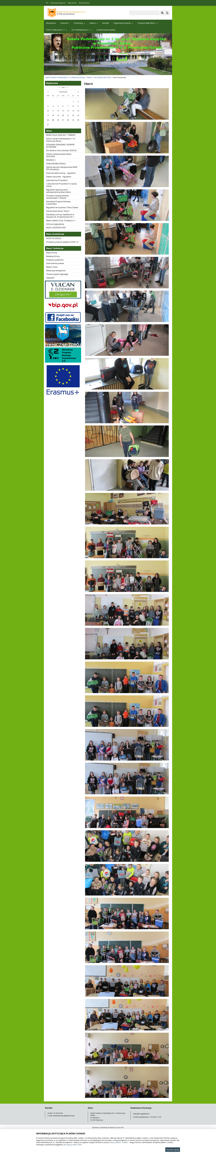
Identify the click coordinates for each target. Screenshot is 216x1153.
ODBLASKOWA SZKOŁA (56, 163)
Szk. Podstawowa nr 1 (81, 30)
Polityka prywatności (55, 260)
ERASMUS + (51, 160)
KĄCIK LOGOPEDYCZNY (56, 227)
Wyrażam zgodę (172, 1150)
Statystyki (50, 277)
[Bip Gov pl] (63, 310)
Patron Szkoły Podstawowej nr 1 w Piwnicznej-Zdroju (60, 139)
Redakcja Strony (53, 256)
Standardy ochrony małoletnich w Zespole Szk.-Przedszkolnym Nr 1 (60, 215)
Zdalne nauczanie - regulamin (58, 176)
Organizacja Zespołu (122, 23)
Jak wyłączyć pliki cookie (72, 1144)
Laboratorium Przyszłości (57, 180)
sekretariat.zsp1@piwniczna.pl (63, 1116)
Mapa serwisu (72, 3)
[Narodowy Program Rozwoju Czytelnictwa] (63, 362)
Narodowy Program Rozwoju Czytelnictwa (58, 202)
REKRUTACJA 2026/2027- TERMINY (60, 135)
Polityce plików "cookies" (118, 1142)
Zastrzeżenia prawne (55, 263)
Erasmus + (64, 23)
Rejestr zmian (52, 267)
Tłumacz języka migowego (57, 274)
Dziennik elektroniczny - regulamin (61, 173)
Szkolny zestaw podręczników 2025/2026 (58, 155)
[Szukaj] (162, 12)
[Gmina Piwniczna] (63, 345)
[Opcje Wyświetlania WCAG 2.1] (167, 12)
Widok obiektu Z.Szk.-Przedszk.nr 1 (61, 220)
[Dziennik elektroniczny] (63, 298)
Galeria (93, 23)
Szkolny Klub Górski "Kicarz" (58, 211)
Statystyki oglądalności (141, 1114)
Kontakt (105, 23)
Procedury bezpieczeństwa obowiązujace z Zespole (57, 196)
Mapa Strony (51, 252)
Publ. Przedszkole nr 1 (55, 30)
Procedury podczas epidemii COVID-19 (62, 242)
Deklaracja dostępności (58, 3)
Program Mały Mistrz (146, 23)
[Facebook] (63, 322)
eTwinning (78, 23)
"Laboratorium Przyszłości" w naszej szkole (61, 184)
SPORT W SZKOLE (53, 238)
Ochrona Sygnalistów (55, 224)
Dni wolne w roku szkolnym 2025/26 (61, 150)
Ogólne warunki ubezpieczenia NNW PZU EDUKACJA (61, 168)
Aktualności (51, 23)
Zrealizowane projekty (106, 30)
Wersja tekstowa (84, 3)
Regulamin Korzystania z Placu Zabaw (62, 207)
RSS (47, 3)
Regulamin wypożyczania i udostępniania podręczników (58, 190)
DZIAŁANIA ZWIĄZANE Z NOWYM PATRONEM (60, 145)
